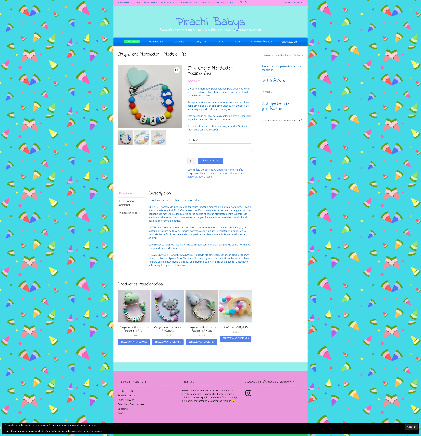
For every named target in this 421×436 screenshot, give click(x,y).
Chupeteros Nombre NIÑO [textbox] (281, 120)
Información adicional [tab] (126, 203)
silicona (208, 177)
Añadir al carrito (210, 160)
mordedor (240, 173)
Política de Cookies (92, 431)
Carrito (231, 3)
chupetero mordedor (222, 173)
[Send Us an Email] (241, 2)
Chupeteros (206, 170)
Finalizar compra (147, 3)
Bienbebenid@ (125, 3)
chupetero (204, 173)
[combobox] (283, 119)
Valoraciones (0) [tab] (129, 213)
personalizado (195, 177)
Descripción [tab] (126, 193)
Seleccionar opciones (134, 342)
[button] (177, 70)
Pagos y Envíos (169, 3)
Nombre (198, 140)
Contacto (218, 3)
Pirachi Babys (210, 22)
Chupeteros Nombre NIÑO (229, 170)
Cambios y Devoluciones (195, 3)
